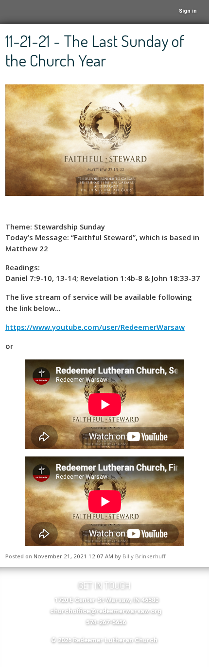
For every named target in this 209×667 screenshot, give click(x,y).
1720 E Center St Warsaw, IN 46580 (106, 599)
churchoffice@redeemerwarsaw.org (105, 611)
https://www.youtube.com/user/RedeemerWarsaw (95, 327)
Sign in (188, 11)
